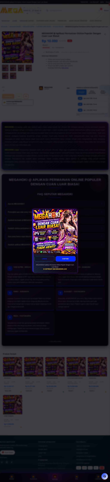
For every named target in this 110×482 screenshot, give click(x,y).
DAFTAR (65, 259)
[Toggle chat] (104, 476)
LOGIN (44, 259)
